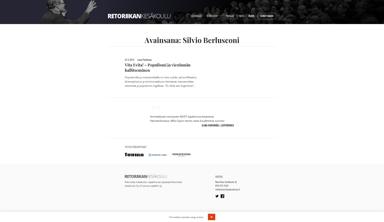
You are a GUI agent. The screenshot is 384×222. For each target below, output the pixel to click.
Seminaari (196, 16)
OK (211, 217)
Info (241, 16)
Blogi (251, 16)
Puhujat (230, 16)
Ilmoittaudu (266, 16)
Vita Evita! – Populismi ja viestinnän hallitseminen (157, 67)
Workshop (212, 16)
